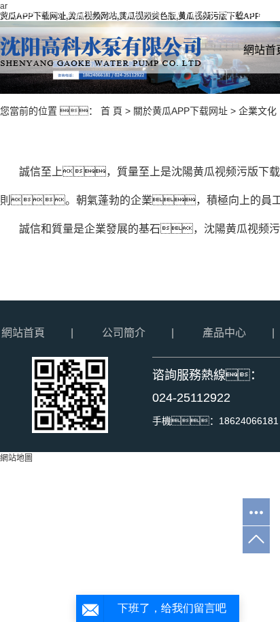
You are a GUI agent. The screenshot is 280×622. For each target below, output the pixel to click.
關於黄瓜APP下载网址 (180, 110)
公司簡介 (123, 333)
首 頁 (111, 110)
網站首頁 (23, 333)
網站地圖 (16, 458)
